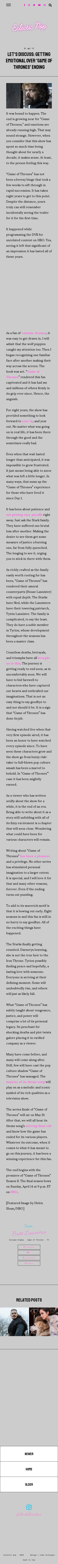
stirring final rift (38, 1125)
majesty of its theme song (25, 1081)
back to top (29, 1560)
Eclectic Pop (29, 27)
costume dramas (33, 332)
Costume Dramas (16, 1240)
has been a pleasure (35, 855)
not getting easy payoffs (24, 514)
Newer (29, 1454)
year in (27, 420)
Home (29, 1469)
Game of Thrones (35, 1240)
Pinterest (29, 1258)
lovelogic (50, 1555)
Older (29, 1484)
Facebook (29, 1247)
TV (48, 1240)
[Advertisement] (29, 294)
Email (30, 1263)
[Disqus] (29, 1407)
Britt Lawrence (29, 1233)
